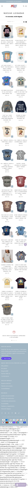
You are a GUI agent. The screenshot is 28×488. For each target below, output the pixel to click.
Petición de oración (7, 386)
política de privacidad (7, 396)
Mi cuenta (4, 368)
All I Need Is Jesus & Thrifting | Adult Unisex (7, 142)
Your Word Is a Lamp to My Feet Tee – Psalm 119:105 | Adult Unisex (20, 93)
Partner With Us (5, 373)
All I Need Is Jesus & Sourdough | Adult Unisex (20, 142)
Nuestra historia (6, 383)
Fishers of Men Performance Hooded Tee (20, 117)
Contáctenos (5, 376)
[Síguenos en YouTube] (15, 413)
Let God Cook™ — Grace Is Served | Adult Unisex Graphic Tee (21, 68)
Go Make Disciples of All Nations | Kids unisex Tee (7, 92)
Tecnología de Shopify (19, 416)
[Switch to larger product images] (23, 22)
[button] (25, 244)
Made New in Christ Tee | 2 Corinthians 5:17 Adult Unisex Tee (21, 192)
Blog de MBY (4, 371)
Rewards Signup (6, 409)
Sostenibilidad (5, 388)
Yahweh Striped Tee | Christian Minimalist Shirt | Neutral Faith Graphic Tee (7, 268)
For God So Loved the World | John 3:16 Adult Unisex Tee (7, 217)
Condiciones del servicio (8, 401)
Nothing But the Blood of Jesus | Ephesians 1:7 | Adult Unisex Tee (7, 192)
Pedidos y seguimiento (7, 406)
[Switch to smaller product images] (26, 22)
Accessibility (4, 403)
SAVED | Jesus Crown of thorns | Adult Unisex (21, 165)
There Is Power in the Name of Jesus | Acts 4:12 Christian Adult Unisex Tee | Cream (7, 295)
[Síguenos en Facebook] (2, 413)
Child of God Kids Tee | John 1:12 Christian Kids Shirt (20, 241)
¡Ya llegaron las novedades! (14, 1)
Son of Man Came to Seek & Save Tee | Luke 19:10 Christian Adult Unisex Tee (7, 320)
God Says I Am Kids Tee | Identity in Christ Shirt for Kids (7, 242)
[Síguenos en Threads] (8, 413)
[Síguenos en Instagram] (5, 413)
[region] (14, 334)
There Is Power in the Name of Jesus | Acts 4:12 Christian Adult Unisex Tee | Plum (21, 295)
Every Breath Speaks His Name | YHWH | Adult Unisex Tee (20, 216)
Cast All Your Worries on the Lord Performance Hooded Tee (7, 118)
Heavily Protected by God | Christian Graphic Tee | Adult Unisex (7, 43)
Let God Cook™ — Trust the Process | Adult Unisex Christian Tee (7, 68)
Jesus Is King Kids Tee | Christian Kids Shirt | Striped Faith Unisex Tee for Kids (20, 267)
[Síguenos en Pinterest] (12, 413)
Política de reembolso (7, 398)
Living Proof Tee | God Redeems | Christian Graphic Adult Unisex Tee (21, 43)
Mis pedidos (4, 366)
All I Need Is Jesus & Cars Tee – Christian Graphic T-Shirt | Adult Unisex (7, 167)
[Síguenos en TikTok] (19, 413)
